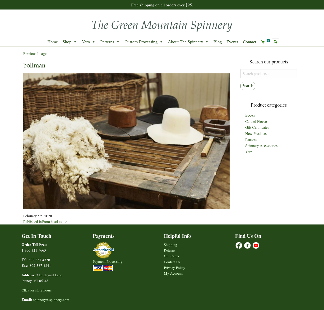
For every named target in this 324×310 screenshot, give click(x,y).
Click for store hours (37, 290)
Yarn (86, 41)
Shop (67, 41)
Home (52, 41)
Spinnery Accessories (261, 145)
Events (232, 41)
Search (248, 86)
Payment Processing (107, 261)
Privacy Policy (174, 267)
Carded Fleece (256, 121)
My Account (173, 273)
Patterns (107, 41)
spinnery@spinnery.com (51, 299)
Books (250, 115)
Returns (169, 250)
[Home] (162, 24)
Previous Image (34, 53)
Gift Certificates (257, 127)
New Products (256, 133)
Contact (249, 41)
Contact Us (172, 261)
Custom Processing (141, 41)
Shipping (170, 244)
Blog (217, 41)
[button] (275, 41)
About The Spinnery (185, 41)
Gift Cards (171, 255)
